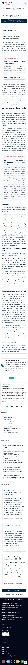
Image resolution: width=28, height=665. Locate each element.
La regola (6, 34)
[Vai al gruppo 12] (21, 406)
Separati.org (4, 642)
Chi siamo (4, 624)
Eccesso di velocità (10, 21)
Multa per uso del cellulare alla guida (13, 462)
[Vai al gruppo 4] (11, 406)
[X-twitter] (13, 661)
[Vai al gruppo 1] (7, 406)
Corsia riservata (8, 430)
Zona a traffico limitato (10, 424)
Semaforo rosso (8, 419)
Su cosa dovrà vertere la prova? (12, 38)
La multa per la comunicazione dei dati (13, 477)
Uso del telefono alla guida (11, 432)
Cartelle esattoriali (9, 422)
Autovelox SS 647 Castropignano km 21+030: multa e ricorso (13, 492)
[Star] (22, 661)
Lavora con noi (5, 630)
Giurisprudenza (20, 8)
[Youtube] (3, 661)
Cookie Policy (6, 632)
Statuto (3, 629)
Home (2, 8)
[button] (25, 3)
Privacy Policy (6, 635)
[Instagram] (18, 661)
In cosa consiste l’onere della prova (13, 32)
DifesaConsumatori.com (7, 641)
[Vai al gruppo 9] (17, 406)
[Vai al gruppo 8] (16, 406)
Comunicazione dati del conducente (13, 428)
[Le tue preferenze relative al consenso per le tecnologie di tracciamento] (25, 662)
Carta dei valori (5, 626)
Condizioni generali (6, 627)
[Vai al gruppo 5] (12, 406)
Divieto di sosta (8, 426)
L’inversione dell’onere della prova (12, 36)
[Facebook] (8, 661)
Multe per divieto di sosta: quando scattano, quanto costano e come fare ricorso (12, 471)
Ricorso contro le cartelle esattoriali (12, 466)
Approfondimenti (10, 8)
